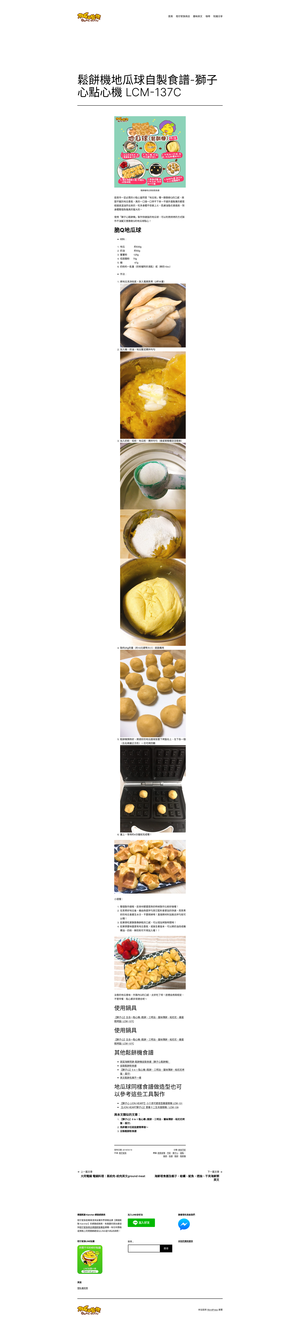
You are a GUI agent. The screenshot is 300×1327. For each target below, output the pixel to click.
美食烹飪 (182, 1149)
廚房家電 (161, 1153)
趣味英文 (197, 16)
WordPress (212, 1310)
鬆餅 (176, 1156)
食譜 (171, 1156)
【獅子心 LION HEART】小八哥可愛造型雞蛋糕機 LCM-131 (151, 1103)
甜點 (182, 1153)
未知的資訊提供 (185, 1241)
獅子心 (175, 1153)
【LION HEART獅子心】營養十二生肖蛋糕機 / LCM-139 (149, 1107)
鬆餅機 (183, 1156)
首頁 (170, 16)
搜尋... (131, 1241)
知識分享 (218, 16)
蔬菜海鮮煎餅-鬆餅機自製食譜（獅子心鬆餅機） (145, 1061)
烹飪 (169, 1153)
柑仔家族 (122, 1153)
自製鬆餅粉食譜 (128, 1065)
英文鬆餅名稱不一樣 (130, 1077)
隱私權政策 (82, 1288)
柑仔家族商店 (183, 16)
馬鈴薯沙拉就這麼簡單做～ (134, 1127)
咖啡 (208, 16)
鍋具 (165, 1156)
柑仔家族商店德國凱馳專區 (92, 1227)
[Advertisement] (150, 52)
